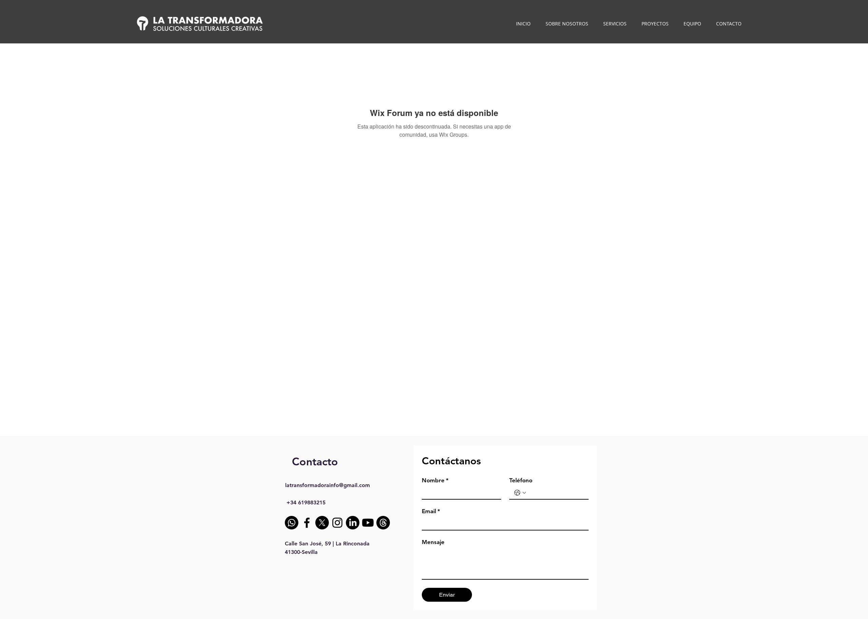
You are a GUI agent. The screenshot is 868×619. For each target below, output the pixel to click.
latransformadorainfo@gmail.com (327, 485)
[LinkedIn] (352, 522)
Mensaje (433, 542)
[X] (322, 522)
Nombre (435, 480)
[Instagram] (337, 522)
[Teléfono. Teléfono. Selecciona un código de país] (520, 493)
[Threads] (383, 522)
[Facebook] (307, 522)
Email (431, 511)
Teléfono (520, 480)
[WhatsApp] (291, 522)
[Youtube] (368, 522)
